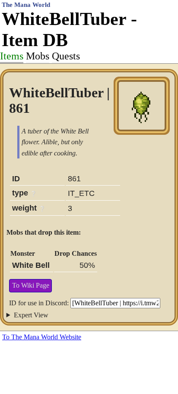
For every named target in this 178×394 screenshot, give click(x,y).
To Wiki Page (30, 285)
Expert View (31, 315)
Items (11, 56)
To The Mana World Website (41, 337)
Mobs (37, 56)
